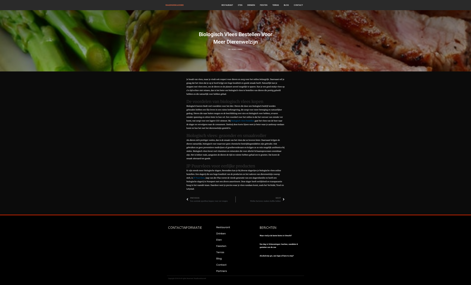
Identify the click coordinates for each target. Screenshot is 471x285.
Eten (240, 5)
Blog (286, 5)
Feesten (263, 5)
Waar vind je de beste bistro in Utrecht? (276, 236)
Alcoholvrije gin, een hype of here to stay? (277, 256)
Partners (221, 271)
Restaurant (227, 5)
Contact (298, 5)
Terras (275, 5)
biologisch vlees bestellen (242, 121)
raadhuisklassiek (175, 5)
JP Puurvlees (199, 178)
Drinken (251, 5)
